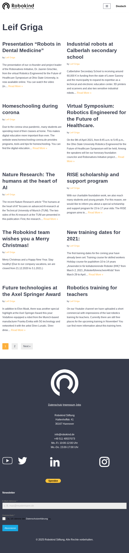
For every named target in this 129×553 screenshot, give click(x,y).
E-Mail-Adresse (9, 501)
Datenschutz (55, 404)
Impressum (69, 404)
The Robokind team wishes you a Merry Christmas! (26, 238)
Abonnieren (10, 528)
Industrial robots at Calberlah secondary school (92, 50)
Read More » (15, 86)
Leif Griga (10, 57)
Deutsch (121, 6)
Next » (27, 346)
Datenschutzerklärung (37, 518)
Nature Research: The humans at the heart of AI (29, 181)
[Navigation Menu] (107, 6)
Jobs (78, 404)
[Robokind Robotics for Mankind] (18, 6)
